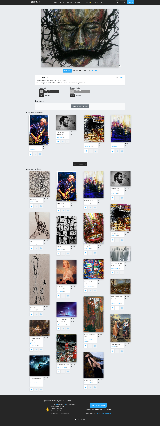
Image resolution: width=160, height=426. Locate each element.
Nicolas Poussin (115, 303)
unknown (114, 144)
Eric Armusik (87, 383)
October (87, 144)
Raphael (113, 346)
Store (96, 2)
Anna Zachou (88, 286)
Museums (69, 2)
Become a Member (98, 405)
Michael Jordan (61, 365)
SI (118, 268)
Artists (62, 2)
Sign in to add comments (80, 106)
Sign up (130, 2)
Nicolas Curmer (61, 367)
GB (38, 345)
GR (93, 286)
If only (86, 246)
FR (65, 324)
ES (36, 385)
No (31, 241)
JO (36, 149)
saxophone (33, 147)
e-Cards (77, 2)
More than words (89, 281)
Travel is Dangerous (35, 378)
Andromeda (87, 380)
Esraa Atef (121, 77)
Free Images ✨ (87, 2)
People (59, 246)
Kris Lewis (60, 291)
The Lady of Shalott (35, 338)
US (64, 291)
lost (31, 199)
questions (33, 307)
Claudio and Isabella (89, 334)
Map (55, 2)
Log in (123, 2)
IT (116, 346)
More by (80, 164)
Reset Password (106, 413)
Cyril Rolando (61, 324)
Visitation (114, 344)
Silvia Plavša (114, 268)
